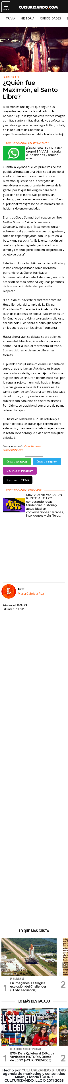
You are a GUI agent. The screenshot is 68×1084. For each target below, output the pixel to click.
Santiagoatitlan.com (13, 449)
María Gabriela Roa (31, 594)
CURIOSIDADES (50, 18)
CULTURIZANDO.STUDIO (44, 1070)
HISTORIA (27, 18)
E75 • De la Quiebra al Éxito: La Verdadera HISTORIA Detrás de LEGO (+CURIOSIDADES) (32, 1057)
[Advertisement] (34, 769)
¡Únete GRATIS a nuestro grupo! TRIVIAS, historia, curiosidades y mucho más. (44, 153)
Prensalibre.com (32, 446)
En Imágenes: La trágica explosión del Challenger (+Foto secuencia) (28, 986)
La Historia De (11, 77)
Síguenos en (20, 470)
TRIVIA (10, 18)
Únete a (17, 461)
